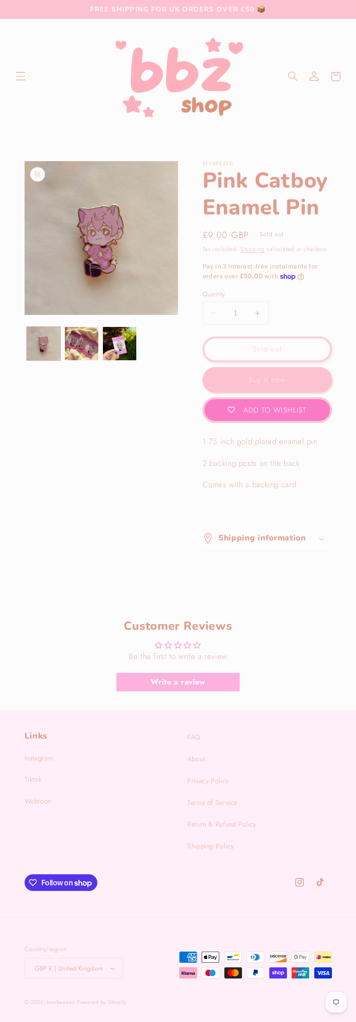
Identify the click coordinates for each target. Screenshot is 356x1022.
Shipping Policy (210, 846)
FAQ (193, 737)
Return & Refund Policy (221, 824)
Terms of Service (212, 802)
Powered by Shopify (102, 1002)
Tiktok (33, 779)
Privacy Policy (208, 781)
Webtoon (38, 801)
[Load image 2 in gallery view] (81, 343)
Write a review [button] (178, 682)
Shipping (253, 249)
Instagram (39, 758)
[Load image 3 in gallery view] (119, 343)
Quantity (214, 294)
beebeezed (61, 1002)
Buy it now (267, 379)
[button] (20, 76)
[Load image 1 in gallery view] (43, 343)
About (196, 759)
